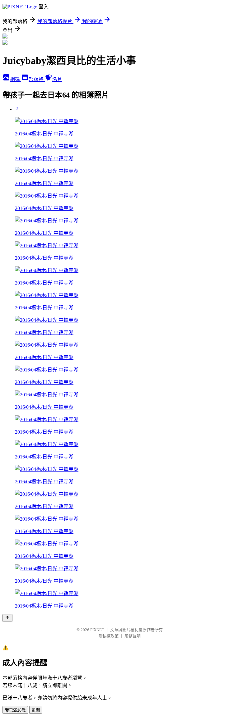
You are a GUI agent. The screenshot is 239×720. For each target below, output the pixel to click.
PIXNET (97, 629)
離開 (36, 710)
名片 (57, 79)
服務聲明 (132, 636)
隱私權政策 (108, 636)
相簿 (15, 79)
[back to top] (7, 618)
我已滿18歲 (15, 710)
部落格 (37, 79)
